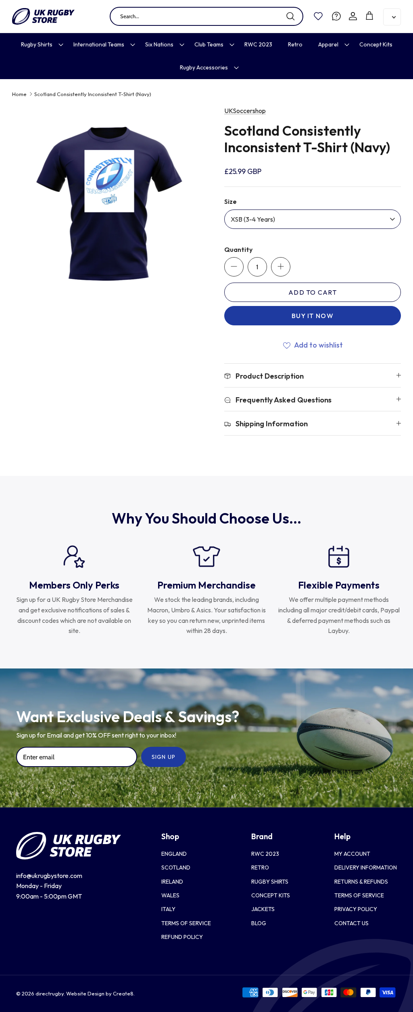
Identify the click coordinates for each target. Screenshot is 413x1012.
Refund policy (182, 937)
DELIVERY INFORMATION (365, 867)
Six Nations (159, 44)
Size (230, 201)
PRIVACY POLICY (355, 909)
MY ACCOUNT (352, 853)
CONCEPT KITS (270, 895)
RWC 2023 (258, 44)
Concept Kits (375, 44)
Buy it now (313, 316)
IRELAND (172, 881)
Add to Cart (312, 292)
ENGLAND (174, 853)
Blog (258, 923)
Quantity (238, 249)
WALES (170, 895)
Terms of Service (186, 923)
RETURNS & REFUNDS (361, 881)
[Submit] (290, 16)
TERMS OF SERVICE (359, 895)
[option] (109, 203)
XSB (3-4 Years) (253, 219)
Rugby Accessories (204, 67)
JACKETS (263, 909)
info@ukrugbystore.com (49, 876)
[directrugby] (43, 16)
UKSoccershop (245, 111)
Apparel (328, 44)
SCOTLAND (175, 867)
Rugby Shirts (36, 44)
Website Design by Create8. (100, 993)
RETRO (260, 867)
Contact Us (351, 923)
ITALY (168, 909)
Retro (295, 44)
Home (19, 94)
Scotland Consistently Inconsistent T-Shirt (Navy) (92, 94)
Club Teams (208, 44)
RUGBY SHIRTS (269, 881)
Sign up (163, 757)
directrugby (49, 993)
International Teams (98, 44)
